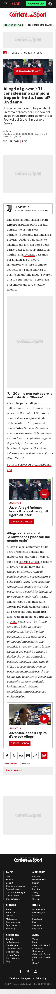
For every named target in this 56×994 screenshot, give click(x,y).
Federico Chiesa (29, 561)
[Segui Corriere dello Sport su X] (28, 971)
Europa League (13, 889)
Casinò (35, 963)
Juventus (29, 254)
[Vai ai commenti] (44, 755)
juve (24, 141)
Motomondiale (39, 879)
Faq (8, 961)
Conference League (16, 892)
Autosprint (11, 912)
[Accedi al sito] (50, 4)
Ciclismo (36, 899)
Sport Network (13, 925)
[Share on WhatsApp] (21, 755)
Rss (34, 922)
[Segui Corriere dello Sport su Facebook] (20, 971)
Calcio (15, 53)
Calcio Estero (12, 895)
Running (36, 889)
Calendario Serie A (41, 945)
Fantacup (10, 928)
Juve (39, 53)
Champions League (15, 886)
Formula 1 (36, 876)
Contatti (10, 939)
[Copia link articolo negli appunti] (35, 755)
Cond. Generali (13, 958)
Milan (13, 621)
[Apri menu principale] (5, 4)
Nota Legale (12, 945)
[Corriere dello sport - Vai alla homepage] (27, 14)
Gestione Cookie (14, 948)
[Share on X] (14, 755)
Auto (8, 909)
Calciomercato (13, 899)
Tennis (35, 886)
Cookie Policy (12, 952)
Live (17, 4)
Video (35, 939)
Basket (35, 883)
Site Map (36, 925)
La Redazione (12, 942)
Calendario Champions (37, 949)
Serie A (28, 53)
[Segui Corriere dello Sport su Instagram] (35, 971)
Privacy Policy (12, 955)
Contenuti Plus (13, 25)
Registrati (37, 928)
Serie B (9, 883)
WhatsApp (41, 978)
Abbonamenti (38, 909)
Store (35, 915)
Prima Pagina (38, 912)
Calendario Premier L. (41, 958)
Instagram (26, 978)
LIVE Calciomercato (40, 25)
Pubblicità (37, 919)
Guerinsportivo (13, 922)
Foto (34, 942)
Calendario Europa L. (42, 954)
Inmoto (9, 915)
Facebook (14, 978)
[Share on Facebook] (7, 755)
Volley (35, 892)
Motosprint (11, 919)
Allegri (14, 141)
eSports (36, 895)
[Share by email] (28, 755)
